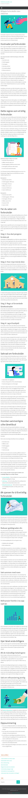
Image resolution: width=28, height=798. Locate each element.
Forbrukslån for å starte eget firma (7, 771)
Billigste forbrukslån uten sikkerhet (8, 767)
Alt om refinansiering (5, 762)
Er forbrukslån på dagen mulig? (7, 769)
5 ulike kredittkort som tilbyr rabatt (8, 758)
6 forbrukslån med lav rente (6, 760)
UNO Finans (4, 481)
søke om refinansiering (7, 710)
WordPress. (18, 792)
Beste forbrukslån (4, 764)
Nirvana (13, 792)
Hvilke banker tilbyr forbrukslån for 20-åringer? (10, 773)
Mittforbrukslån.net (6, 2)
